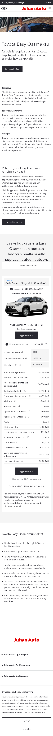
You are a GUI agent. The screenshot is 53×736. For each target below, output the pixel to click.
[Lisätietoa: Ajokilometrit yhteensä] (29, 416)
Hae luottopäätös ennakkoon (26, 479)
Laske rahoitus (12, 68)
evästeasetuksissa (38, 712)
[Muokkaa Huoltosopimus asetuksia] (46, 344)
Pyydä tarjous (26, 335)
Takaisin (27, 14)
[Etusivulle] (34, 8)
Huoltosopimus (16, 344)
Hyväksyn (26, 721)
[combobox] (26, 282)
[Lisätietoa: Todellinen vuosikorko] (28, 437)
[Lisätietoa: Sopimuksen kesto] (22, 352)
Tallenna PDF (15, 486)
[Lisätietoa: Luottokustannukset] (26, 447)
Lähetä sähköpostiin (34, 486)
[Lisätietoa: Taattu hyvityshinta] (25, 390)
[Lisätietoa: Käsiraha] (20, 365)
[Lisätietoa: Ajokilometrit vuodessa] (26, 358)
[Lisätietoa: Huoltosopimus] (27, 344)
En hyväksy (27, 729)
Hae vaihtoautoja (13, 221)
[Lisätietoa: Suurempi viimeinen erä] (30, 396)
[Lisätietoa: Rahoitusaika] (19, 406)
